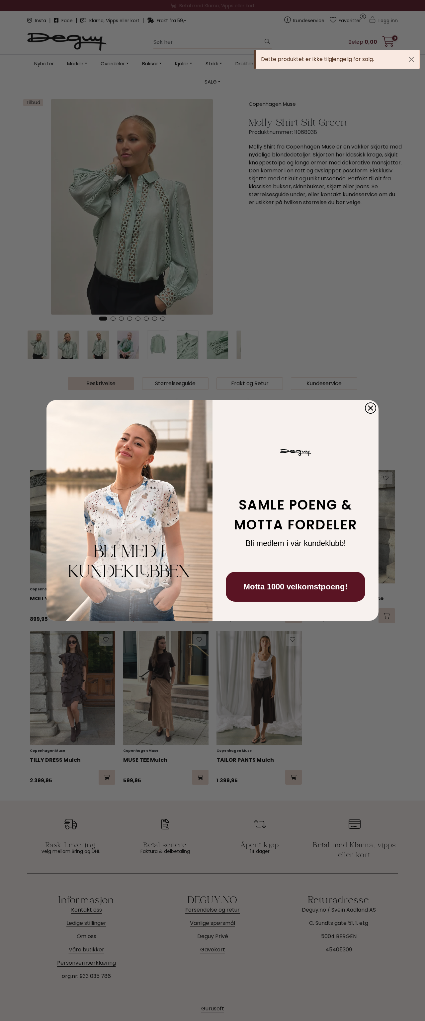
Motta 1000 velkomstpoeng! (295, 586)
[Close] (411, 59)
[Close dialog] (370, 408)
